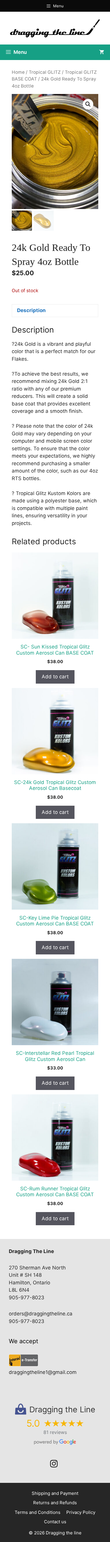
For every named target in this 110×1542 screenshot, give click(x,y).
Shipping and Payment (55, 1493)
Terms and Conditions (37, 1512)
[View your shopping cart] (101, 52)
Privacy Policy (80, 1512)
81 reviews (55, 1432)
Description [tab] (31, 310)
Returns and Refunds (55, 1502)
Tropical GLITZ (45, 72)
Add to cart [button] (55, 677)
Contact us (55, 1521)
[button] (88, 104)
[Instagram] (54, 1464)
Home (18, 72)
